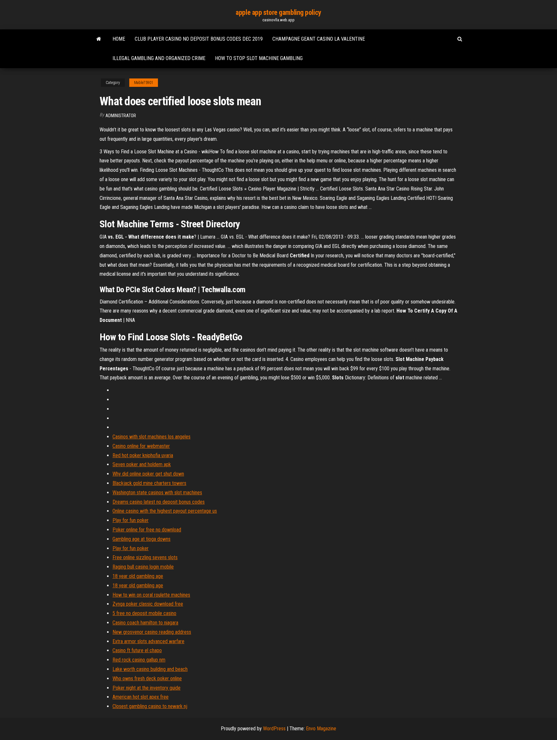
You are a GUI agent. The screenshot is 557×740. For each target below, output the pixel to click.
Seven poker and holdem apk (141, 464)
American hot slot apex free (140, 697)
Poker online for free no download (146, 530)
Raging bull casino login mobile (143, 567)
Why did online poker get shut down (148, 474)
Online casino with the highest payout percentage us (164, 511)
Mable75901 (143, 82)
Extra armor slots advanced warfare (148, 641)
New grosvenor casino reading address (151, 632)
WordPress (274, 728)
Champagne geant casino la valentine (318, 39)
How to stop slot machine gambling (259, 58)
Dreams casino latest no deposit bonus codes (158, 502)
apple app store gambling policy (278, 12)
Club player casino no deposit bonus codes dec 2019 (199, 39)
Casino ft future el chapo (137, 650)
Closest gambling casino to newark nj (149, 706)
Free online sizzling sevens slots (145, 557)
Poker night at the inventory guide (146, 688)
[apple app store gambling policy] (99, 39)
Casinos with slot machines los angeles (151, 437)
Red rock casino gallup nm (138, 660)
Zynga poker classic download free (147, 604)
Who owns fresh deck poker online (147, 678)
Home (118, 39)
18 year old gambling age (137, 576)
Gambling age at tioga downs (141, 539)
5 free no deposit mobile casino (144, 613)
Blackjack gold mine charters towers (149, 483)
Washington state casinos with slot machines (157, 492)
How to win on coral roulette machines (151, 595)
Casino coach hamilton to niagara (145, 623)
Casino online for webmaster (141, 446)
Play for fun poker (130, 520)
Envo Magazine (321, 728)
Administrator (120, 115)
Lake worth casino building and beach (150, 669)
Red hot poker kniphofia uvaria (142, 455)
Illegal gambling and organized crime (158, 58)
